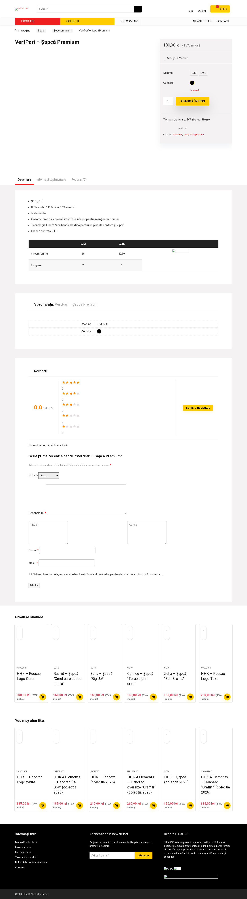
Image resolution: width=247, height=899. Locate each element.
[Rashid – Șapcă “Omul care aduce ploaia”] (68, 647)
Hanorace (22, 771)
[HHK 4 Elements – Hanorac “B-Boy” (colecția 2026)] (68, 751)
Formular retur (23, 852)
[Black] (192, 83)
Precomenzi (129, 21)
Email (33, 562)
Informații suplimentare (51, 179)
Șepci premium (62, 30)
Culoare (168, 82)
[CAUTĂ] (138, 9)
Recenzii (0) (78, 179)
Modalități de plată (26, 842)
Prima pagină (22, 30)
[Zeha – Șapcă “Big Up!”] (105, 647)
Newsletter (202, 21)
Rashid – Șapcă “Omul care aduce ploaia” (67, 678)
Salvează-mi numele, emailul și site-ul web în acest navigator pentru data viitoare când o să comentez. (97, 574)
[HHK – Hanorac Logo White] (31, 751)
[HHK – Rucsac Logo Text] (215, 647)
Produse (27, 21)
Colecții (72, 21)
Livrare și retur (23, 847)
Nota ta (33, 475)
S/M (193, 73)
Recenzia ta (37, 513)
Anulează (194, 90)
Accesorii (177, 134)
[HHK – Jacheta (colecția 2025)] (105, 751)
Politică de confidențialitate (31, 862)
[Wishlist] (202, 7)
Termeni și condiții (26, 857)
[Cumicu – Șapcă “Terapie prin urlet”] (141, 647)
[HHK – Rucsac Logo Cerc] (31, 647)
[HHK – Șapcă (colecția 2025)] (178, 751)
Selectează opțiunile (42, 696)
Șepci (41, 30)
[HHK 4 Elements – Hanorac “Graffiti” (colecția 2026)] (215, 751)
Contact (223, 21)
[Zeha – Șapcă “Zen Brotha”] (178, 647)
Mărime (168, 73)
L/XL (203, 73)
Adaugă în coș (192, 101)
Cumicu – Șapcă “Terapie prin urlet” (140, 678)
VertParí (182, 128)
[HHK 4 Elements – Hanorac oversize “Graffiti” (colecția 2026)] (141, 751)
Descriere (24, 179)
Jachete (94, 771)
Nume (34, 550)
